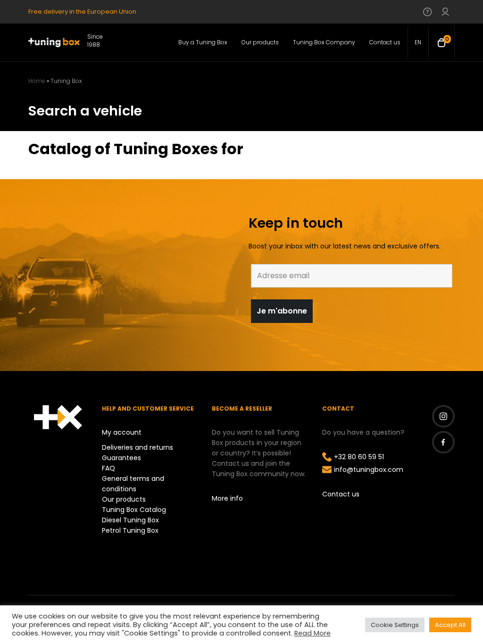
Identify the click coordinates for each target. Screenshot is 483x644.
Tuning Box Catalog (134, 509)
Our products (124, 499)
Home (36, 81)
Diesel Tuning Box (130, 520)
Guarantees (121, 457)
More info (227, 498)
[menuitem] (418, 42)
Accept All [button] (450, 624)
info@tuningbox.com (368, 469)
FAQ (108, 468)
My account (122, 432)
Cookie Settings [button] (395, 624)
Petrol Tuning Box (130, 530)
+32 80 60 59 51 (359, 457)
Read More (312, 633)
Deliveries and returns (137, 447)
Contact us (340, 494)
